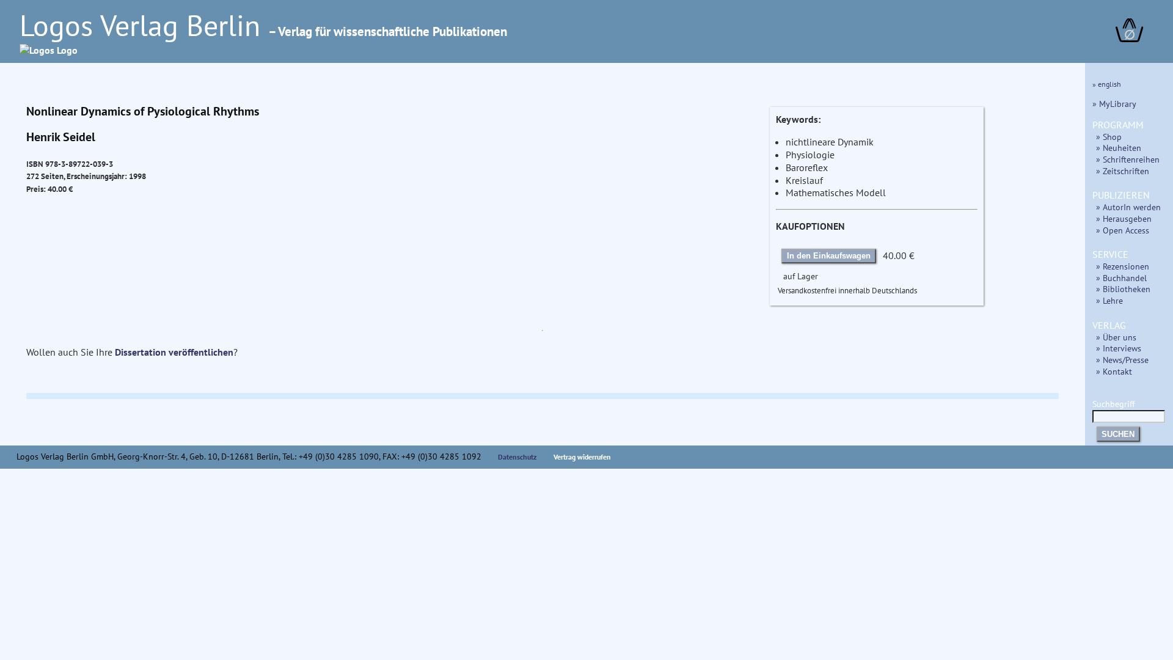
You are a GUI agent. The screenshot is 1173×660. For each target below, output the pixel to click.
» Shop (1109, 136)
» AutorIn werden (1128, 207)
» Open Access (1122, 230)
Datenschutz (517, 456)
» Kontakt (1114, 371)
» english (1106, 84)
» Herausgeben (1124, 218)
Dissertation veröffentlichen (174, 352)
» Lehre (1109, 300)
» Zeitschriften (1122, 171)
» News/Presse (1122, 359)
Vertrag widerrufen (582, 456)
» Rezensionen (1122, 266)
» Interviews (1118, 348)
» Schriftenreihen (1128, 159)
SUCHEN (1118, 434)
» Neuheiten (1118, 147)
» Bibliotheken (1123, 289)
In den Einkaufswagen (829, 255)
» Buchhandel (1121, 278)
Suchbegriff (1113, 403)
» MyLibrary (1114, 103)
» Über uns (1116, 337)
